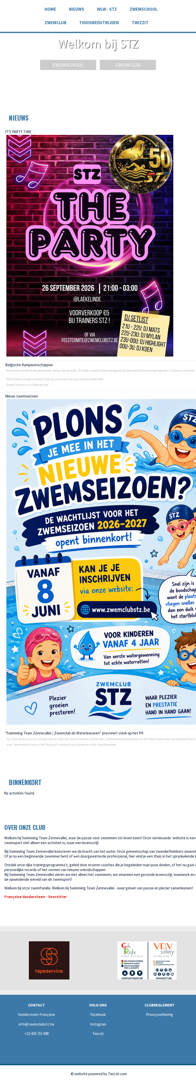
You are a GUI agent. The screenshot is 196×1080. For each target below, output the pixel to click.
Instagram (98, 1024)
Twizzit (140, 22)
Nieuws (76, 9)
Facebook (98, 1014)
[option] (49, 960)
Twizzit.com (117, 1073)
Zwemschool (144, 9)
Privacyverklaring (159, 1014)
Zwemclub (127, 65)
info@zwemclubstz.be (36, 1024)
